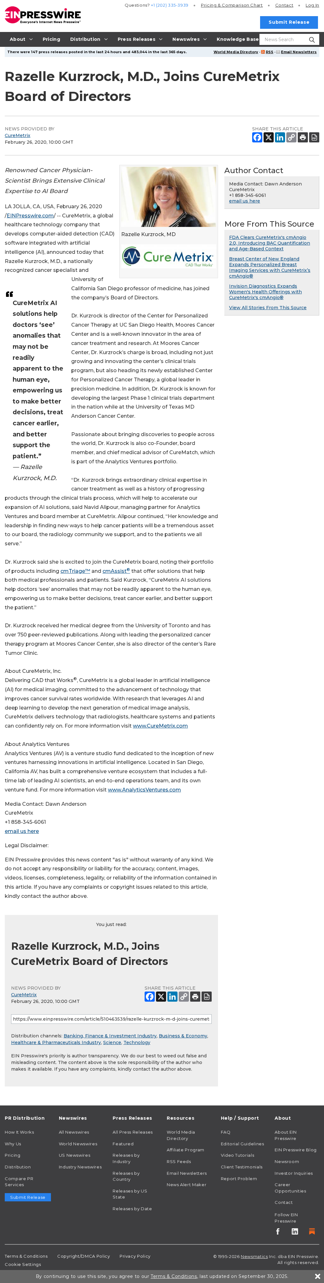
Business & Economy (183, 1036)
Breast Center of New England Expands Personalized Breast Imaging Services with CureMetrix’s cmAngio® (269, 267)
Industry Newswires (80, 1166)
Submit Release (289, 22)
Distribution (18, 1166)
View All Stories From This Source (268, 307)
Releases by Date (132, 1208)
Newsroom (287, 1161)
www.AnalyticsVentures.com (144, 790)
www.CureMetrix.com (160, 726)
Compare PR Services (19, 1181)
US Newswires (74, 1155)
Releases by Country (126, 1176)
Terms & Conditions (26, 1256)
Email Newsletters (299, 52)
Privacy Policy (135, 1256)
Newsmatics (254, 1256)
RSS (269, 52)
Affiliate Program (185, 1149)
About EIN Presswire (286, 1135)
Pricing (232, 5)
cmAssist (116, 571)
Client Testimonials (242, 1166)
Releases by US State (130, 1194)
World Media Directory (236, 52)
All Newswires (74, 1132)
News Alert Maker (186, 1184)
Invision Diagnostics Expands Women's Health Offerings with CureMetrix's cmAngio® (265, 291)
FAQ (226, 1132)
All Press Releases (133, 1132)
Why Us (13, 1143)
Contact (284, 5)
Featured (123, 1143)
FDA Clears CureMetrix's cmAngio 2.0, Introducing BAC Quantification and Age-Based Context (269, 243)
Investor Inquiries (294, 1173)
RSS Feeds (179, 1161)
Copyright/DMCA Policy (83, 1256)
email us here (22, 831)
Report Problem (239, 1178)
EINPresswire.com (30, 216)
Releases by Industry (126, 1158)
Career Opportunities (290, 1187)
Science (112, 1042)
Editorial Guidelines (242, 1143)
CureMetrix (17, 135)
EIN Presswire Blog (296, 1149)
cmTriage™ (75, 571)
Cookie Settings (23, 1264)
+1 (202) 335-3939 (170, 5)
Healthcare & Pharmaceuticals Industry (56, 1042)
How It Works (19, 1132)
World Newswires (78, 1143)
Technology (136, 1042)
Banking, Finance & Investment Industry (110, 1036)
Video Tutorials (237, 1155)
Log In (312, 5)
